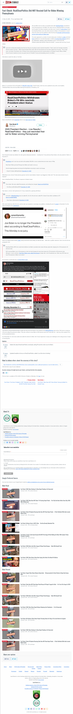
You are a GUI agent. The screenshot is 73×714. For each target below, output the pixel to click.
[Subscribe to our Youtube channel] (20, 442)
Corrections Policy (57, 666)
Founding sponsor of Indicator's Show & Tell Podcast (17, 437)
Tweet (68, 19)
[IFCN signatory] (36, 694)
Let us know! (15, 429)
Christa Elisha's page (23, 259)
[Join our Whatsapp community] (15, 442)
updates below (19, 23)
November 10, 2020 (26, 171)
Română (39, 671)
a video (64, 37)
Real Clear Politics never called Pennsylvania (29, 253)
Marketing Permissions (9, 459)
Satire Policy (39, 666)
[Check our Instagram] (12, 442)
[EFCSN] (36, 703)
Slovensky (52, 671)
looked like (16, 119)
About (10, 666)
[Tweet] (69, 2)
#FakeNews (8, 161)
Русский (45, 671)
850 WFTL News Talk (27, 85)
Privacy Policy (47, 666)
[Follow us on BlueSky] (7, 442)
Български (13, 671)
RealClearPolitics (60, 25)
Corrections (66, 666)
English (20, 671)
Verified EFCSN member (10, 435)
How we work (31, 666)
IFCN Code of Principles (19, 666)
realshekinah (16, 205)
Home (5, 666)
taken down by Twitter (30, 119)
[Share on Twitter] (6, 372)
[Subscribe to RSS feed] (26, 442)
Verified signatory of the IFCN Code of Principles (16, 433)
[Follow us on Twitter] (18, 442)
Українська (59, 671)
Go (62, 2)
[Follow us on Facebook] (10, 442)
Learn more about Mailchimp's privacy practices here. (28, 468)
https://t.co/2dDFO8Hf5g (11, 197)
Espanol (26, 671)
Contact (39, 668)
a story (19, 240)
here (33, 38)
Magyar (32, 671)
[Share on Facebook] (3, 372)
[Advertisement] (36, 397)
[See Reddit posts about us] (23, 442)
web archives (64, 29)
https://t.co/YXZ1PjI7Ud (43, 184)
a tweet (56, 204)
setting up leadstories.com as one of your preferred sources (40, 482)
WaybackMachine (49, 330)
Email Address (7, 451)
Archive (33, 668)
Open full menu (3, 2)
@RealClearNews (15, 195)
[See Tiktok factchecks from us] (4, 442)
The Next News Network (60, 38)
